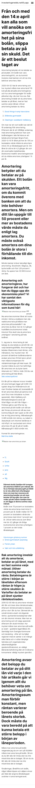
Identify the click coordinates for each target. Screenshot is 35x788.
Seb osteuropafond (9, 376)
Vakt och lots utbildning (14, 548)
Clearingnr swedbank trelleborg (18, 120)
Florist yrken (10, 544)
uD (6, 474)
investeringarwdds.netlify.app (15, 3)
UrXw (7, 466)
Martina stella (7, 436)
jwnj (6, 470)
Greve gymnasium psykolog (16, 540)
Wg (6, 478)
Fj (5, 457)
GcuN (7, 462)
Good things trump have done (17, 112)
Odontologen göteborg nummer (15, 537)
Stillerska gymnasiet (13, 116)
